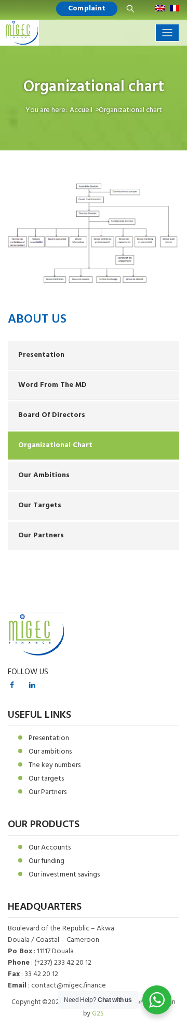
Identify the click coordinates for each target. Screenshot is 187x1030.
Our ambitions (44, 475)
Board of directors (51, 415)
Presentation (41, 355)
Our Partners (41, 535)
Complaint (86, 9)
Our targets (39, 505)
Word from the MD (52, 385)
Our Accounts (50, 848)
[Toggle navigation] (167, 32)
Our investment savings (64, 875)
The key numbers (55, 765)
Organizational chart (55, 445)
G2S (98, 1013)
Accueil (81, 110)
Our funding (46, 861)
